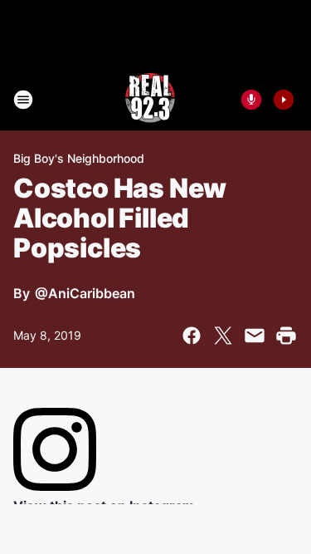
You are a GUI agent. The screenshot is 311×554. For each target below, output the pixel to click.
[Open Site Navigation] (23, 100)
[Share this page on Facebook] (191, 335)
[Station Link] (150, 99)
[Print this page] (286, 335)
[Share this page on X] (223, 335)
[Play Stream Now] (284, 100)
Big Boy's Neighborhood (78, 158)
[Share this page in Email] (254, 335)
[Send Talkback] (251, 100)
